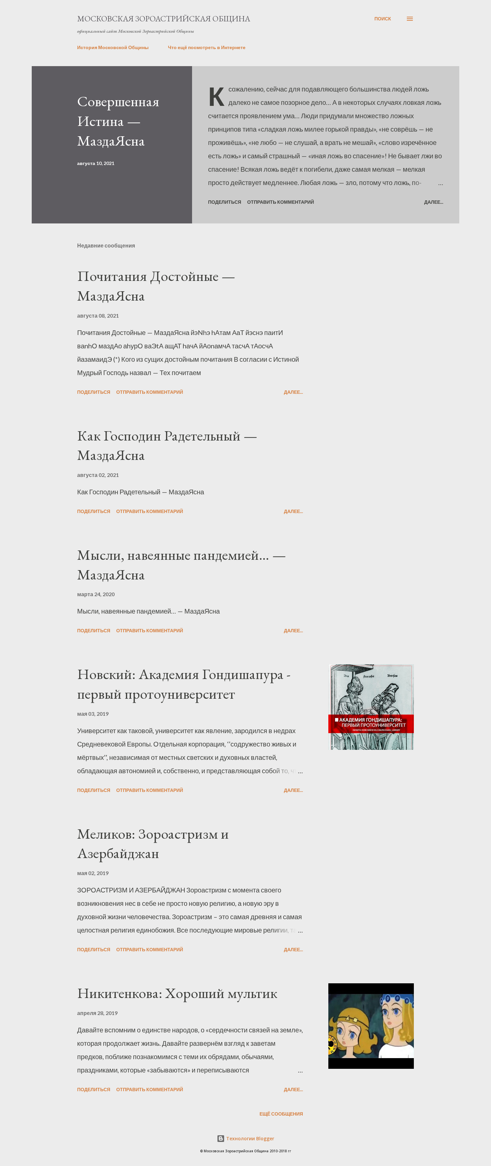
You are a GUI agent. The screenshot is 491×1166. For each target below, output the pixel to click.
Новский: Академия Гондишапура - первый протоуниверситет (184, 683)
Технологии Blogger (249, 1138)
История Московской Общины (113, 47)
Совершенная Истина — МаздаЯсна (118, 121)
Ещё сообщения (281, 1114)
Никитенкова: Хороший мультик (177, 992)
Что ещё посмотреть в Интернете (207, 47)
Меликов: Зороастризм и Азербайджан (153, 843)
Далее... (433, 202)
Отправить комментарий (280, 202)
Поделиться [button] (224, 202)
